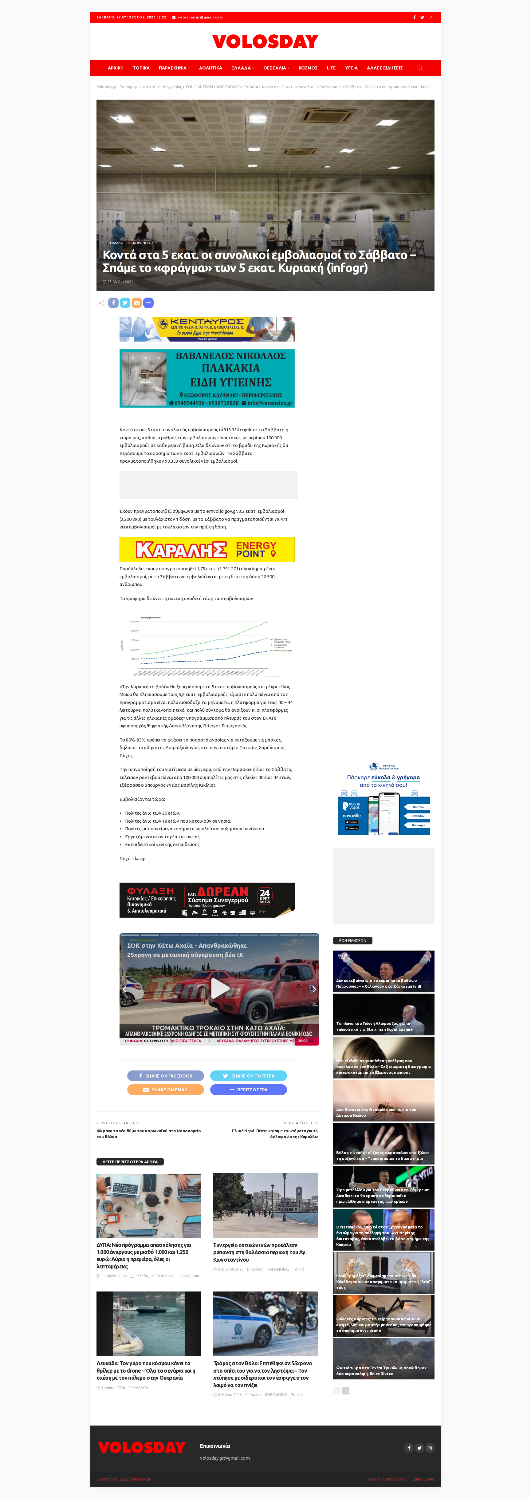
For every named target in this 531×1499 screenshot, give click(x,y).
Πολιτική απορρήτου (388, 1479)
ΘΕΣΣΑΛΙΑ (274, 67)
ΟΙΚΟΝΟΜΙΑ (188, 1276)
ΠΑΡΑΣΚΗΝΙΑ (173, 67)
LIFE (331, 67)
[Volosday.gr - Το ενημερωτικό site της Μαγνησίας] (265, 41)
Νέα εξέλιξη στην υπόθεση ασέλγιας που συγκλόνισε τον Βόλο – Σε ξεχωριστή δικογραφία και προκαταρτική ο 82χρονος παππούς (383, 1066)
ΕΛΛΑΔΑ (241, 67)
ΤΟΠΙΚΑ (141, 67)
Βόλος (257, 1269)
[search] (420, 68)
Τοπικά (299, 1269)
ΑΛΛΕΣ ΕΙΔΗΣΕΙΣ (385, 67)
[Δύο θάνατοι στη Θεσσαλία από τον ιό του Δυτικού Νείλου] (384, 1100)
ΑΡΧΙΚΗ (116, 67)
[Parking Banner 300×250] (384, 796)
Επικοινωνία (424, 1479)
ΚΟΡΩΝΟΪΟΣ (143, 243)
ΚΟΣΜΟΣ (308, 67)
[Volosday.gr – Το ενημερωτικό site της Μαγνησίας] (142, 1447)
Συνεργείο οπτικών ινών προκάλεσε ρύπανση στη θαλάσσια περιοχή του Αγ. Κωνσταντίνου (259, 1252)
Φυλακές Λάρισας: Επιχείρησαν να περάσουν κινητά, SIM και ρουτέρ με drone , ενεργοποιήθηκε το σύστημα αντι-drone (383, 1325)
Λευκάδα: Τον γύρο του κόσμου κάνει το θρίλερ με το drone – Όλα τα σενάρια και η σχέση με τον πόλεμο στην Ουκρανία (145, 1370)
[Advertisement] (209, 485)
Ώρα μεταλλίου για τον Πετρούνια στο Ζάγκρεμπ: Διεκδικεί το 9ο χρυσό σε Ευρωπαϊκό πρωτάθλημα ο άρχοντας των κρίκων (382, 1196)
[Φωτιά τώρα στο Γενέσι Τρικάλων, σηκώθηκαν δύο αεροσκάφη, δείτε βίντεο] (384, 1359)
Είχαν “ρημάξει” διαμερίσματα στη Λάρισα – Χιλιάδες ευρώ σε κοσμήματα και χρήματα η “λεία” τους (383, 1282)
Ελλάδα (142, 1276)
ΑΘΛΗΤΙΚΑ (210, 67)
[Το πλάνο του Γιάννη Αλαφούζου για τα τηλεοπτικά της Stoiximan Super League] (384, 1014)
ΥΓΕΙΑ (351, 67)
